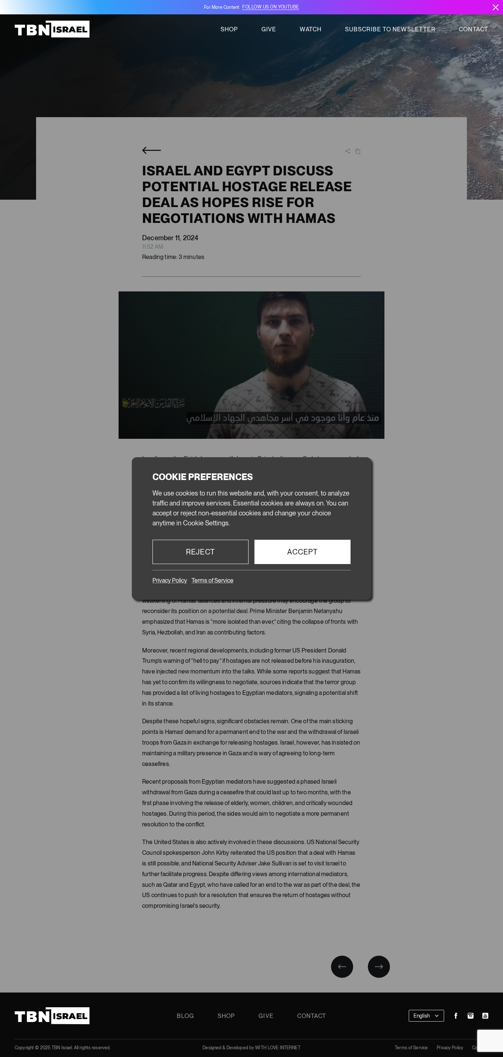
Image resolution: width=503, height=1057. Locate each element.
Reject (200, 551)
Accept (302, 551)
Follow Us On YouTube (270, 7)
